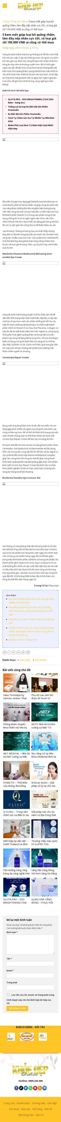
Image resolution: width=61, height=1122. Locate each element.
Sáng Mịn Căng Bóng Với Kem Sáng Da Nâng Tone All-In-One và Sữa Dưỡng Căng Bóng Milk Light (31, 611)
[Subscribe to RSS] (40, 1088)
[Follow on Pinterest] (35, 1088)
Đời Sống (37, 1109)
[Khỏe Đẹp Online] (30, 5)
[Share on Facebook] (9, 652)
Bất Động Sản (26, 1114)
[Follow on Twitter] (26, 1088)
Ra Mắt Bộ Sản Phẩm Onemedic (24, 114)
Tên (9, 958)
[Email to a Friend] (19, 652)
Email (10, 970)
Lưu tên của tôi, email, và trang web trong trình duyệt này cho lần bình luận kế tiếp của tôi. (30, 999)
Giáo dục (26, 1109)
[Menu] (5, 6)
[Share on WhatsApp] (4, 652)
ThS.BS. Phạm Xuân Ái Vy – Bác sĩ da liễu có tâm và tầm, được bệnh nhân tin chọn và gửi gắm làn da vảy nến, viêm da (31, 631)
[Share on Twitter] (14, 652)
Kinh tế (48, 1109)
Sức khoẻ (14, 1109)
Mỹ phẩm (40, 660)
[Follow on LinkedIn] (44, 1088)
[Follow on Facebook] (16, 1088)
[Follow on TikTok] (21, 1088)
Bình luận (12, 932)
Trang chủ (8, 21)
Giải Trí (39, 1114)
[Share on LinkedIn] (28, 652)
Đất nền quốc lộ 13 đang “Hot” (23, 639)
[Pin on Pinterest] (23, 652)
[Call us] (30, 1088)
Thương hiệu (38, 1103)
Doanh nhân (23, 1103)
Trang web (12, 982)
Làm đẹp (21, 21)
